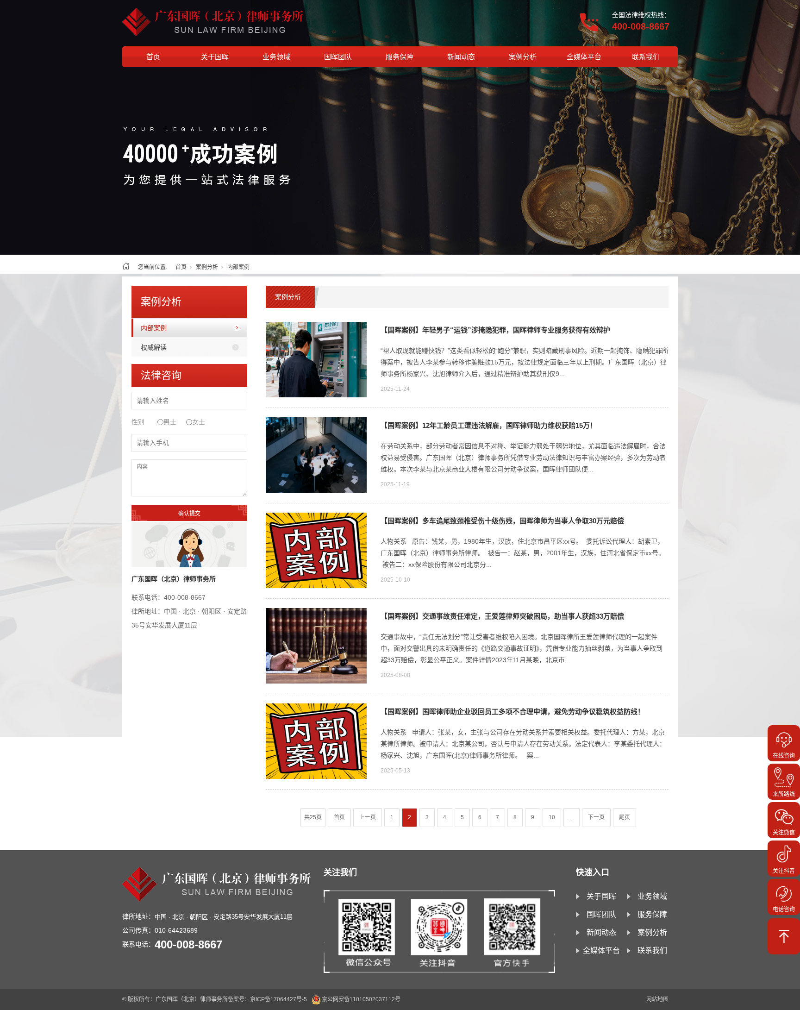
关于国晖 (215, 57)
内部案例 (154, 328)
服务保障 (399, 57)
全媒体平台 (584, 57)
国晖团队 (338, 57)
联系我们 (646, 57)
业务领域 (276, 57)
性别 (137, 422)
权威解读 (154, 347)
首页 (153, 57)
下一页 (596, 817)
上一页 (367, 817)
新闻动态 (461, 57)
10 (552, 817)
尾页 (624, 817)
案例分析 (523, 57)
